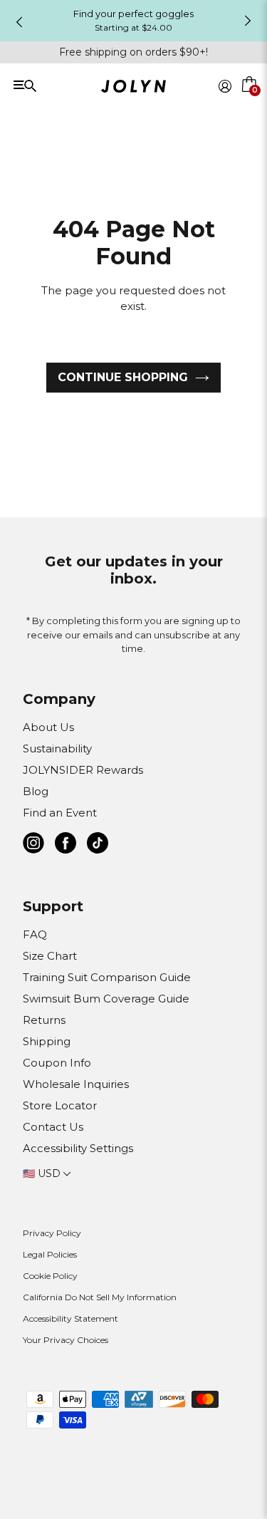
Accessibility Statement (70, 1318)
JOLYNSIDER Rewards (83, 770)
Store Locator (60, 1105)
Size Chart (50, 956)
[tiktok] (97, 845)
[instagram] (33, 845)
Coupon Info (57, 1062)
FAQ (35, 934)
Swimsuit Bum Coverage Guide (106, 998)
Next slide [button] (247, 20)
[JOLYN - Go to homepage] (133, 89)
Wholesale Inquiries (76, 1084)
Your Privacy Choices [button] (65, 1339)
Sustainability (57, 748)
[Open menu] (61, 85)
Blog (35, 791)
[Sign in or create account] (225, 86)
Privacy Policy (52, 1233)
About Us (48, 727)
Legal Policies (50, 1254)
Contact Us (53, 1127)
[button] (249, 102)
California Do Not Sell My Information (100, 1297)
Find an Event (60, 812)
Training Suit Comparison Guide (107, 977)
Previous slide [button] (19, 22)
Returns (44, 1020)
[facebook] (65, 845)
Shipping (46, 1041)
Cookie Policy (50, 1275)
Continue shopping (123, 377)
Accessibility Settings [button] (78, 1148)
